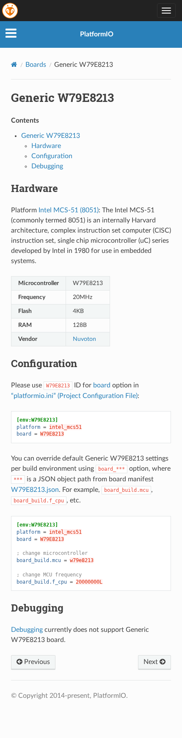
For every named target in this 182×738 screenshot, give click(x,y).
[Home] (14, 64)
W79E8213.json (35, 489)
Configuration (51, 156)
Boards (35, 64)
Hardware (46, 146)
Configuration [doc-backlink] (44, 363)
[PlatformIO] (10, 10)
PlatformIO (96, 34)
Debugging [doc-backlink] (37, 608)
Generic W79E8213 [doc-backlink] (62, 97)
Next (151, 661)
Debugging (47, 166)
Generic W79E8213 (50, 135)
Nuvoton (84, 339)
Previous (36, 661)
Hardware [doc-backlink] (34, 188)
